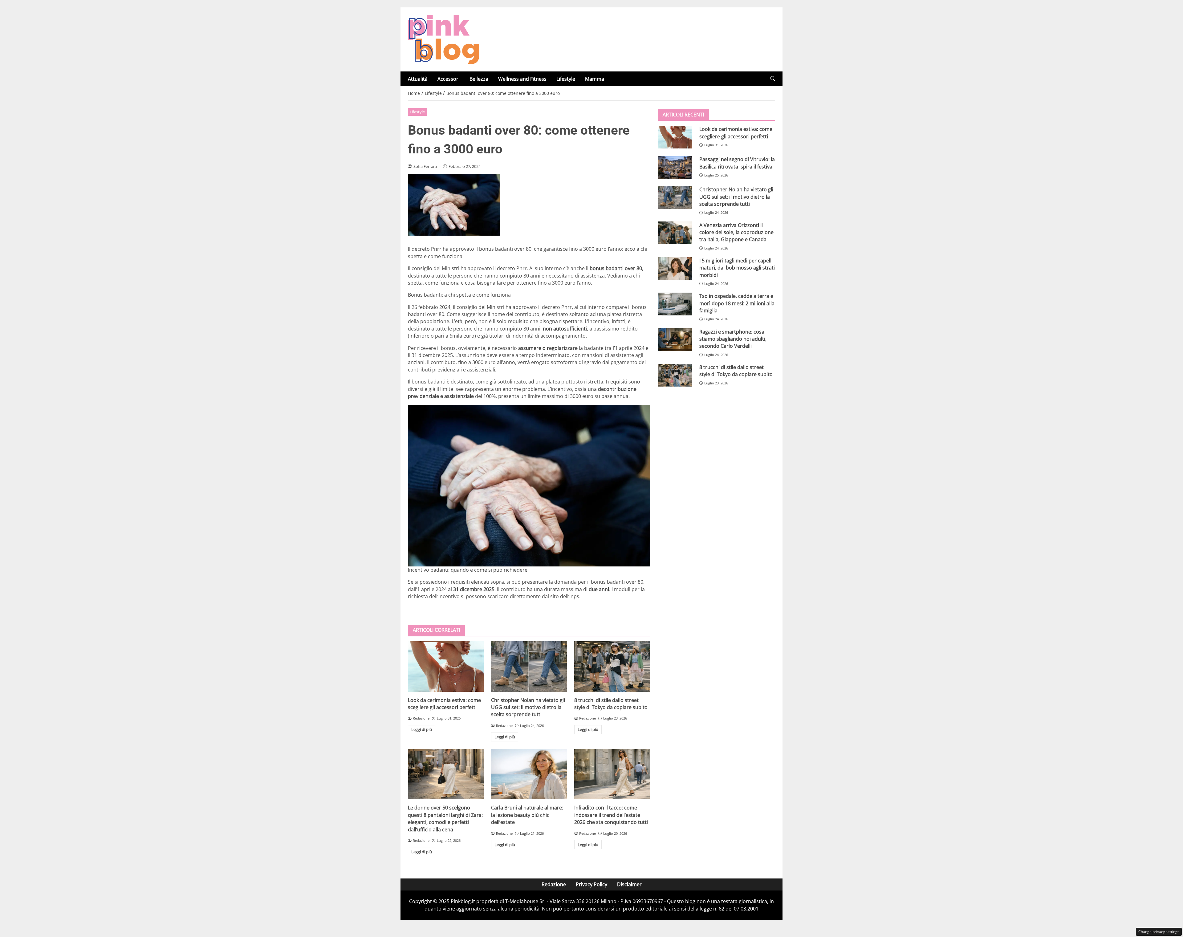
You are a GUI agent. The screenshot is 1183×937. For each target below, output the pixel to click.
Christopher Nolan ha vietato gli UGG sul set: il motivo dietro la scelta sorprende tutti (528, 707)
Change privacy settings (1158, 931)
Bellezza (479, 78)
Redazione (554, 884)
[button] (772, 78)
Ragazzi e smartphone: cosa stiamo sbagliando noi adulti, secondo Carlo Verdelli (732, 338)
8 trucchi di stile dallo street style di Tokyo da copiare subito (611, 704)
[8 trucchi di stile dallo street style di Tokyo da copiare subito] (612, 666)
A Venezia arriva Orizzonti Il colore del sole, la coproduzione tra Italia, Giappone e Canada (736, 232)
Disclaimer (629, 884)
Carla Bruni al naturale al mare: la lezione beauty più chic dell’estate (527, 814)
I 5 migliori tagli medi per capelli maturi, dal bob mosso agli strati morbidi (737, 267)
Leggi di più (421, 729)
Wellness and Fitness (522, 78)
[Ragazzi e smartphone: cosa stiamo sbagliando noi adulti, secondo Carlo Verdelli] (675, 339)
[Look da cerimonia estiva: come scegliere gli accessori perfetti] (446, 666)
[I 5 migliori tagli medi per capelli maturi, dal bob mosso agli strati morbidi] (675, 268)
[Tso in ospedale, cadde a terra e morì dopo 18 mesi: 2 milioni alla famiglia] (675, 304)
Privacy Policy (591, 884)
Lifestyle (565, 78)
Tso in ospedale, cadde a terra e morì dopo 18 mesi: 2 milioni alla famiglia (736, 303)
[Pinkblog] (443, 38)
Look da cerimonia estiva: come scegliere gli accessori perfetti (444, 704)
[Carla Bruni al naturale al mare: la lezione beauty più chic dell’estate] (529, 774)
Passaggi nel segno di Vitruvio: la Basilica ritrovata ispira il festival (737, 163)
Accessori (448, 78)
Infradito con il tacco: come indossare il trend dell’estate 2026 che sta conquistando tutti (611, 814)
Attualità (418, 78)
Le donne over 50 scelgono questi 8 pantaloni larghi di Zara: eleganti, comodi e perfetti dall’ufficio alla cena (445, 818)
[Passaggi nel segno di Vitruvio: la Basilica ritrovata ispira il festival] (675, 167)
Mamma (594, 78)
